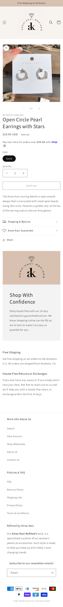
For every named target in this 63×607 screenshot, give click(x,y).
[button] (4, 22)
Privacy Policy (14, 505)
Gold (9, 158)
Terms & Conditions (18, 513)
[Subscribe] (52, 573)
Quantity (7, 166)
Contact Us (13, 459)
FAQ (9, 481)
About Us (12, 451)
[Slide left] (24, 108)
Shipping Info (14, 497)
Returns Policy (15, 489)
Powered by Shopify (42, 601)
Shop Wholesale (16, 444)
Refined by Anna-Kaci (27, 601)
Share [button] (10, 239)
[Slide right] (39, 108)
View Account (14, 436)
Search (11, 428)
